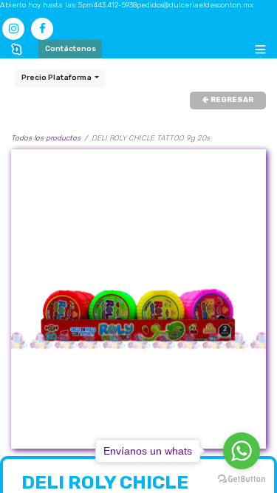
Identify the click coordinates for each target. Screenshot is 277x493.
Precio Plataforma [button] (57, 77)
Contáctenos (70, 48)
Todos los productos (46, 138)
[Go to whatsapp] (241, 450)
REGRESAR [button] (231, 99)
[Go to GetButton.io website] (241, 479)
